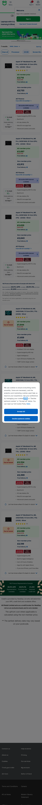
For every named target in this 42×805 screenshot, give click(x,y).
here (25, 398)
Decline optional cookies (21, 419)
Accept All (21, 411)
